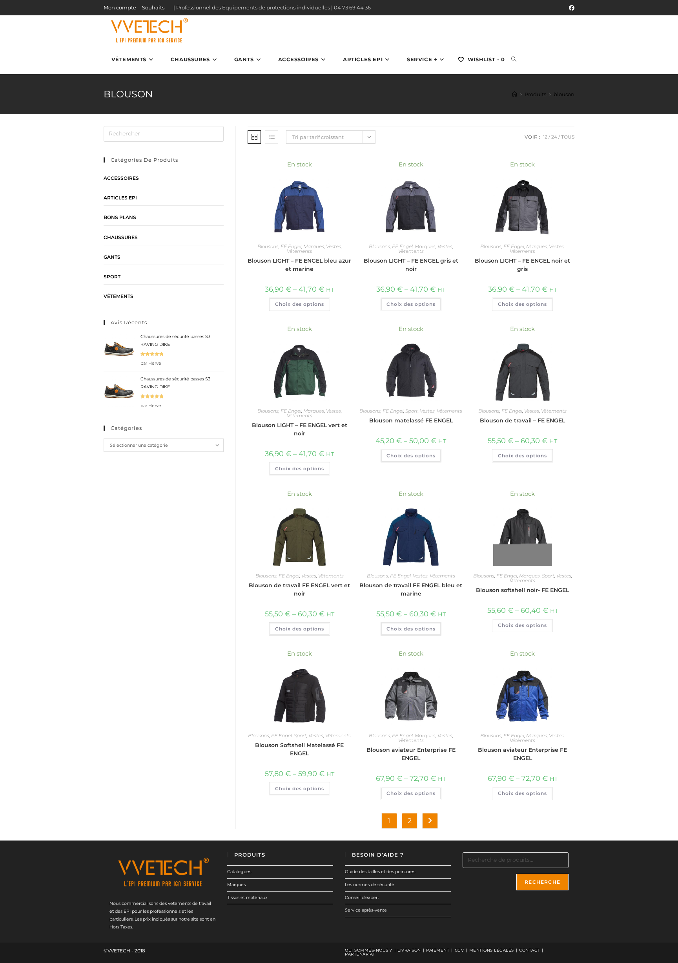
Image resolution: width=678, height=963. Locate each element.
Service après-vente (366, 910)
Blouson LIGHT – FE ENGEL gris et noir (411, 264)
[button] (324, 168)
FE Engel (291, 246)
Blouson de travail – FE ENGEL (522, 420)
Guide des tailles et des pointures (380, 871)
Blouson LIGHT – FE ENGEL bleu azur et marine (299, 264)
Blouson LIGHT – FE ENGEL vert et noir (299, 429)
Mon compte (120, 7)
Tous (567, 137)
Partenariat (360, 954)
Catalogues (239, 871)
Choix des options (299, 304)
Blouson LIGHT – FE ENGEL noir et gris (522, 264)
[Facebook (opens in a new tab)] (570, 8)
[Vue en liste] (271, 137)
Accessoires (121, 178)
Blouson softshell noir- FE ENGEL (522, 590)
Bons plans (120, 217)
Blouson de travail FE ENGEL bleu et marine (410, 589)
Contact (529, 950)
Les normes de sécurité (369, 884)
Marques (313, 246)
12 (545, 137)
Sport (411, 411)
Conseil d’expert (362, 897)
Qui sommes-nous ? (368, 950)
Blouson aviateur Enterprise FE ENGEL (411, 754)
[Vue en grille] (254, 137)
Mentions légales (491, 950)
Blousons (268, 246)
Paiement (437, 950)
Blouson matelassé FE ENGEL (411, 420)
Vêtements (299, 251)
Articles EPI (120, 198)
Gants (112, 257)
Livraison (409, 950)
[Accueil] (514, 94)
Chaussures (121, 237)
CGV (459, 950)
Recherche (542, 882)
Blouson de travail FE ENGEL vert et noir (299, 589)
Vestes (333, 246)
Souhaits (153, 7)
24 (554, 137)
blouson (564, 94)
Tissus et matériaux (247, 897)
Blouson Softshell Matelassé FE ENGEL (299, 749)
